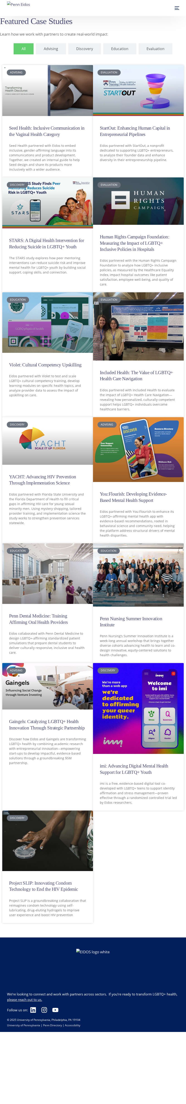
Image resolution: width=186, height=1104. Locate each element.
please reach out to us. (24, 999)
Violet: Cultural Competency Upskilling (45, 365)
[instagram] (45, 1010)
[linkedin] (34, 1010)
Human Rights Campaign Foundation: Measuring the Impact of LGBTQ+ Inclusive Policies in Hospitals (134, 243)
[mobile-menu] (172, 8)
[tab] (24, 48)
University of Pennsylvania (23, 1025)
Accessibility (72, 1025)
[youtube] (56, 1010)
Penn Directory (52, 1025)
